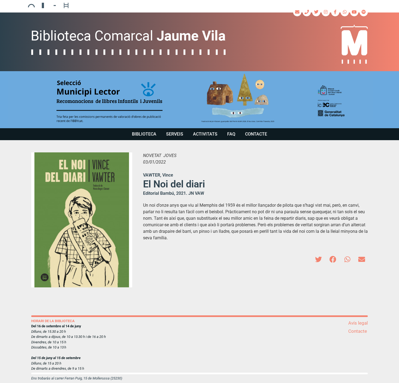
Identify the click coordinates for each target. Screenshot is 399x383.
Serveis (174, 134)
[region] (199, 99)
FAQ (231, 134)
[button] (199, 99)
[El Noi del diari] (81, 219)
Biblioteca (144, 134)
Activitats (205, 134)
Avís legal (358, 323)
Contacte (256, 134)
